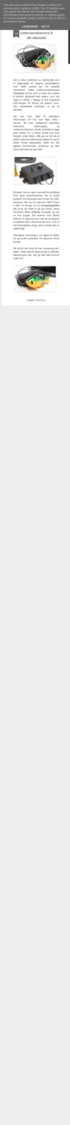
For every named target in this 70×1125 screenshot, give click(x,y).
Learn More (30, 26)
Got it (45, 26)
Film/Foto (41, 300)
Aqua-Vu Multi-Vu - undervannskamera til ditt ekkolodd (36, 32)
